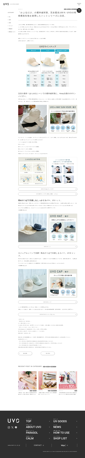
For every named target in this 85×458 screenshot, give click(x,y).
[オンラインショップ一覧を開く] (79, 10)
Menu (79, 4)
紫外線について (12, 31)
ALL (9, 16)
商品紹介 (10, 28)
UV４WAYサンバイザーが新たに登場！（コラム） (47, 193)
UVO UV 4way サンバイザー (47, 189)
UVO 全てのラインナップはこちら (47, 314)
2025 (10, 22)
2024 (10, 19)
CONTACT (38, 445)
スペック (10, 25)
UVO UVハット (47, 246)
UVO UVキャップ (47, 302)
